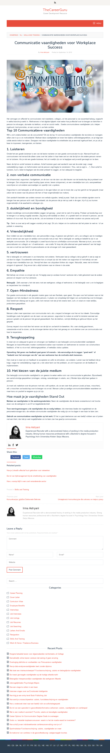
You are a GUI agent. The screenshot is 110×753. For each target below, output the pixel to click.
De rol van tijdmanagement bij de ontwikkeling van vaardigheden (31, 476)
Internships (14, 609)
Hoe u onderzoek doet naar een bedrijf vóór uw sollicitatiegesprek (35, 703)
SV (93, 745)
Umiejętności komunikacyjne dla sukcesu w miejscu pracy (80, 498)
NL (21, 745)
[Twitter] (17, 445)
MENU (98, 23)
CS (13, 745)
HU (47, 745)
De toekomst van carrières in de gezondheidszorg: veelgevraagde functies (38, 732)
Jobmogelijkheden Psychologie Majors (24, 683)
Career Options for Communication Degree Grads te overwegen (34, 716)
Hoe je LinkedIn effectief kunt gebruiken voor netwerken (28, 470)
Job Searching (15, 626)
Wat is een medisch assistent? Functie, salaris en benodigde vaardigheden (39, 712)
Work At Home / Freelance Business (24, 643)
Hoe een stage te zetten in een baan (24, 687)
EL (39, 745)
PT (66, 745)
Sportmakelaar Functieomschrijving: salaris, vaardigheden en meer (35, 728)
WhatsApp (37, 457)
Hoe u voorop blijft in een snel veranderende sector (26, 481)
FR (31, 745)
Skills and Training (22, 489)
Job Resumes (15, 622)
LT (58, 745)
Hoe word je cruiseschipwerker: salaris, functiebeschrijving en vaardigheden (39, 699)
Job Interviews (15, 613)
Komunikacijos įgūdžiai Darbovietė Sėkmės (24, 498)
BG (9, 745)
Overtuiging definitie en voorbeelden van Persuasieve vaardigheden (36, 662)
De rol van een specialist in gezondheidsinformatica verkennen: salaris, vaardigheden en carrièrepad (48, 707)
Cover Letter (15, 597)
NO (62, 745)
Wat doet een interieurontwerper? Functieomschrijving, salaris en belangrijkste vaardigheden (45, 670)
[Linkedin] (9, 445)
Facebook (15, 457)
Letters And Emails (17, 630)
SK (81, 745)
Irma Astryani (31, 508)
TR (97, 745)
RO (73, 745)
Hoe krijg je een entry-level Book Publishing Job (28, 695)
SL (86, 745)
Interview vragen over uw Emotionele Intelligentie (28, 691)
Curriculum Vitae (16, 601)
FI (28, 745)
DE (35, 745)
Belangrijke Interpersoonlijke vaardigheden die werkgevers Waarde (35, 678)
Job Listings (14, 618)
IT (51, 745)
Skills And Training (17, 638)
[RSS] (55, 2)
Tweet (26, 457)
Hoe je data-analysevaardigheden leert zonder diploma (31, 666)
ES (89, 745)
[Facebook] (13, 445)
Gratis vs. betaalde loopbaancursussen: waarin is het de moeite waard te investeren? (43, 720)
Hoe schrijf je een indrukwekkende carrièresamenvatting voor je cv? (36, 724)
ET (24, 745)
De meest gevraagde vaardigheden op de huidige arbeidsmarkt (34, 674)
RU (77, 745)
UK (101, 745)
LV (54, 745)
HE (43, 745)
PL (70, 745)
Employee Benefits (17, 605)
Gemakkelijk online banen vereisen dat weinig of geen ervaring (34, 658)
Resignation (14, 634)
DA (17, 745)
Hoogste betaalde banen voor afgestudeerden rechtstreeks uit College (37, 654)
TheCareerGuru (55, 10)
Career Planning (16, 593)
